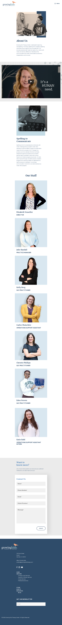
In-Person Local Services (24, 575)
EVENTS (18, 589)
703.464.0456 (22, 560)
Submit (41, 528)
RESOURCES (19, 591)
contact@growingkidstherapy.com (24, 562)
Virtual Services (22, 579)
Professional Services (23, 580)
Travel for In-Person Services (25, 577)
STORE (18, 587)
